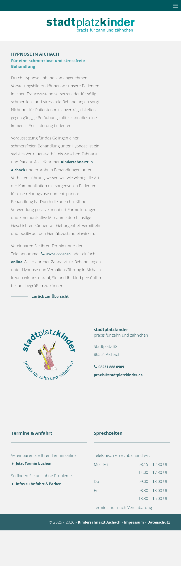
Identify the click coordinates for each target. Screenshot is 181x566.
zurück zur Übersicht (50, 296)
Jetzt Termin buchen (33, 463)
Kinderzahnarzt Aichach (99, 522)
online (16, 261)
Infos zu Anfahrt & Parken (39, 483)
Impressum (134, 522)
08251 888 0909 (58, 254)
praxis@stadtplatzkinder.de (118, 374)
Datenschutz (158, 522)
